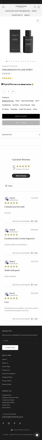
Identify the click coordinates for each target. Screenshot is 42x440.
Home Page (6, 366)
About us (5, 363)
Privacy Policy (6, 381)
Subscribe (10, 347)
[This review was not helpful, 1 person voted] (36, 285)
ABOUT (27, 15)
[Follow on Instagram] (9, 423)
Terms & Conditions (8, 374)
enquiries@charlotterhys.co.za (12, 417)
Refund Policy (6, 384)
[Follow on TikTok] (20, 423)
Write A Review (21, 176)
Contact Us (6, 370)
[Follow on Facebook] (3, 423)
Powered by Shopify (31, 434)
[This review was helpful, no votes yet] (32, 221)
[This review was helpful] (32, 319)
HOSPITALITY (17, 15)
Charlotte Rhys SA (9, 66)
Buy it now (21, 123)
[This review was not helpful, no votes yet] (36, 221)
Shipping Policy (7, 377)
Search (4, 359)
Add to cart (21, 116)
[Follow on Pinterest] (14, 423)
